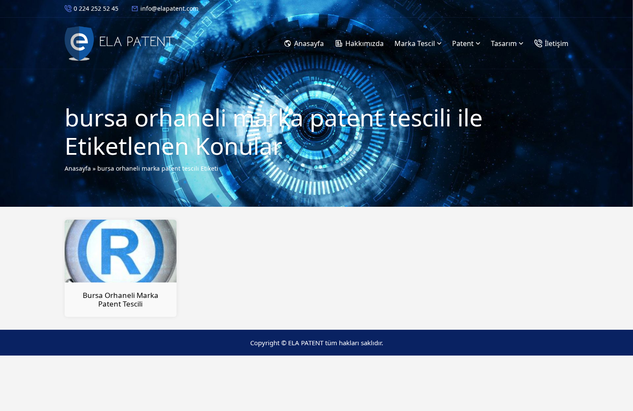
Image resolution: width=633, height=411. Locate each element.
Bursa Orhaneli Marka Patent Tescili (120, 299)
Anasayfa (78, 168)
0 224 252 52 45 (96, 8)
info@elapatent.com (169, 8)
